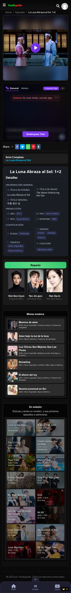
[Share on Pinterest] (33, 146)
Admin (24, 88)
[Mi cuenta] (64, 6)
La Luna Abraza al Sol (18, 160)
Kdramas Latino (45, 249)
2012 (19, 213)
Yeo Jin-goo (35, 295)
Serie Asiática (52, 213)
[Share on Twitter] (22, 146)
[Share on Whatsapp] (28, 146)
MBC (54, 219)
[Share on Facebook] (17, 146)
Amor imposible (15, 246)
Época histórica (15, 250)
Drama (41, 232)
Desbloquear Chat (35, 134)
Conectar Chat (51, 88)
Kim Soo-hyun (16, 295)
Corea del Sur (23, 219)
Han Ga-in (54, 295)
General (14, 88)
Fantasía (51, 232)
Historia (41, 237)
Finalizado (24, 233)
